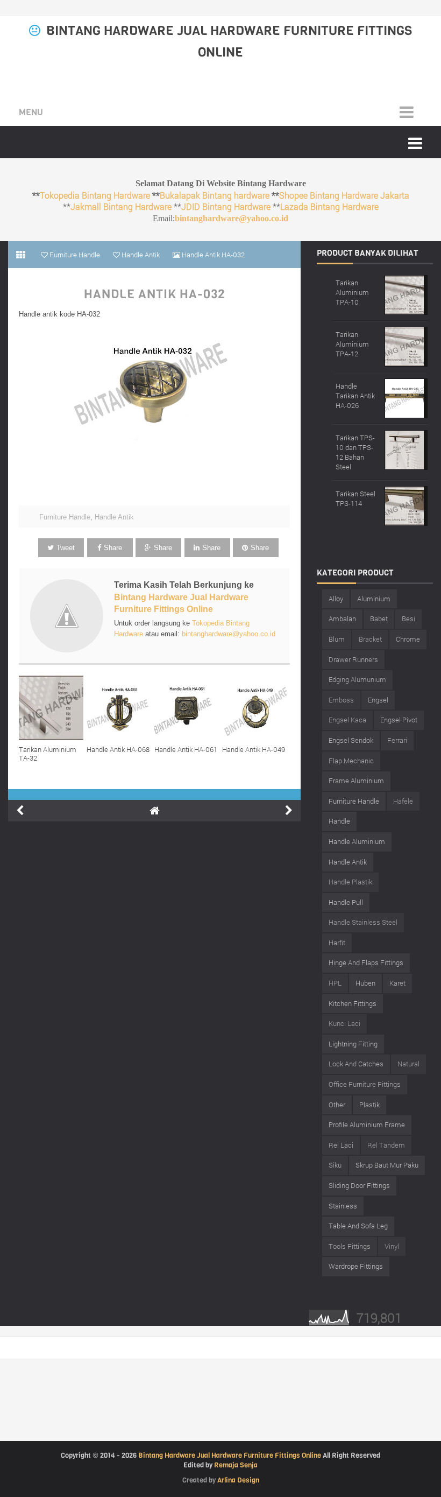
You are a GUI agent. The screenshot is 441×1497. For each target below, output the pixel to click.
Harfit (337, 942)
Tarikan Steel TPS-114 (355, 498)
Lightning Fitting (353, 1044)
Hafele (403, 801)
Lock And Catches (356, 1064)
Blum (337, 639)
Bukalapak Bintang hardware (214, 195)
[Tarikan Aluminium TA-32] (53, 708)
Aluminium (373, 598)
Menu (31, 112)
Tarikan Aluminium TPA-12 (352, 344)
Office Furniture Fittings (365, 1084)
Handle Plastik (350, 882)
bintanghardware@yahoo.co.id (231, 218)
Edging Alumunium (357, 679)
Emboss (341, 700)
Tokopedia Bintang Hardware (95, 195)
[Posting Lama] (289, 810)
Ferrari (397, 740)
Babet (379, 618)
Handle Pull (346, 902)
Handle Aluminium (357, 841)
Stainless (343, 1206)
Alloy (336, 598)
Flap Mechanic (351, 760)
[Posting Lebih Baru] (20, 810)
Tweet (65, 548)
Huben (365, 983)
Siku (335, 1165)
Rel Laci (341, 1145)
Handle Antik (114, 517)
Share (113, 548)
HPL (335, 983)
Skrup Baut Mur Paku (386, 1165)
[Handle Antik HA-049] (256, 708)
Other (337, 1104)
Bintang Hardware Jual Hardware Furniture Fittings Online (229, 1455)
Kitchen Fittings (352, 1003)
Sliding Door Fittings (359, 1185)
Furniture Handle (64, 517)
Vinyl (392, 1246)
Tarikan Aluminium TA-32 (47, 753)
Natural (408, 1064)
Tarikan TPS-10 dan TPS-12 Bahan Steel (355, 452)
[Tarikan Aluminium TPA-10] (406, 293)
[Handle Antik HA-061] (188, 708)
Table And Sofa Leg (358, 1226)
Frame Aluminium (356, 780)
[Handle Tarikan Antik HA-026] (406, 397)
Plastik (369, 1104)
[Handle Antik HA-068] (120, 708)
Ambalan (342, 618)
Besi (408, 618)
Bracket (370, 639)
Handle (339, 821)
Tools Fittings (350, 1246)
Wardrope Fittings (356, 1266)
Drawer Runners (353, 659)
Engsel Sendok (351, 740)
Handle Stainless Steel (363, 922)
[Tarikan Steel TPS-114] (406, 504)
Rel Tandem (386, 1145)
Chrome (408, 639)
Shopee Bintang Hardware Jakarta (344, 195)
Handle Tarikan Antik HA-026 (355, 395)
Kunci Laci (344, 1023)
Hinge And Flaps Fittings (366, 962)
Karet (397, 983)
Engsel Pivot (398, 720)
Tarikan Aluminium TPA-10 (352, 292)
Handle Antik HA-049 (253, 749)
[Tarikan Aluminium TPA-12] (406, 345)
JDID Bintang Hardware (226, 206)
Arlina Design (238, 1480)
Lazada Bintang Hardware (329, 206)
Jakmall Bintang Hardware (121, 206)
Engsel (378, 700)
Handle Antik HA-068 (118, 749)
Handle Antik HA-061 (185, 749)
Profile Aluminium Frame (367, 1124)
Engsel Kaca (347, 720)
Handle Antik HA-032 (154, 294)
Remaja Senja (236, 1465)
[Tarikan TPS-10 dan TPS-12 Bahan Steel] (406, 448)
